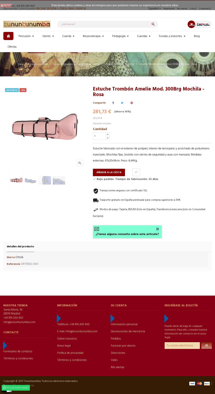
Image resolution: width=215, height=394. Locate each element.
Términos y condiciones (18, 358)
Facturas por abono (123, 345)
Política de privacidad (70, 353)
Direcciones (118, 353)
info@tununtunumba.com (19, 322)
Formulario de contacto (17, 351)
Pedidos (116, 338)
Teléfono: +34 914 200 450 (73, 324)
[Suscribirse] (206, 345)
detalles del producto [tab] (20, 246)
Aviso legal (64, 345)
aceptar (6, 5)
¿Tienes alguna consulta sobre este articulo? (127, 234)
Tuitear (122, 103)
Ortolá (19, 257)
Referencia (13, 264)
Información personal (124, 324)
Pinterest (132, 103)
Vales (114, 360)
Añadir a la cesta (108, 172)
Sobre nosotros (67, 338)
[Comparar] (136, 172)
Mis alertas (117, 367)
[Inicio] (8, 36)
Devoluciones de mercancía (128, 331)
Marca (11, 257)
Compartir (113, 103)
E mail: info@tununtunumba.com (77, 331)
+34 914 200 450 (13, 317)
